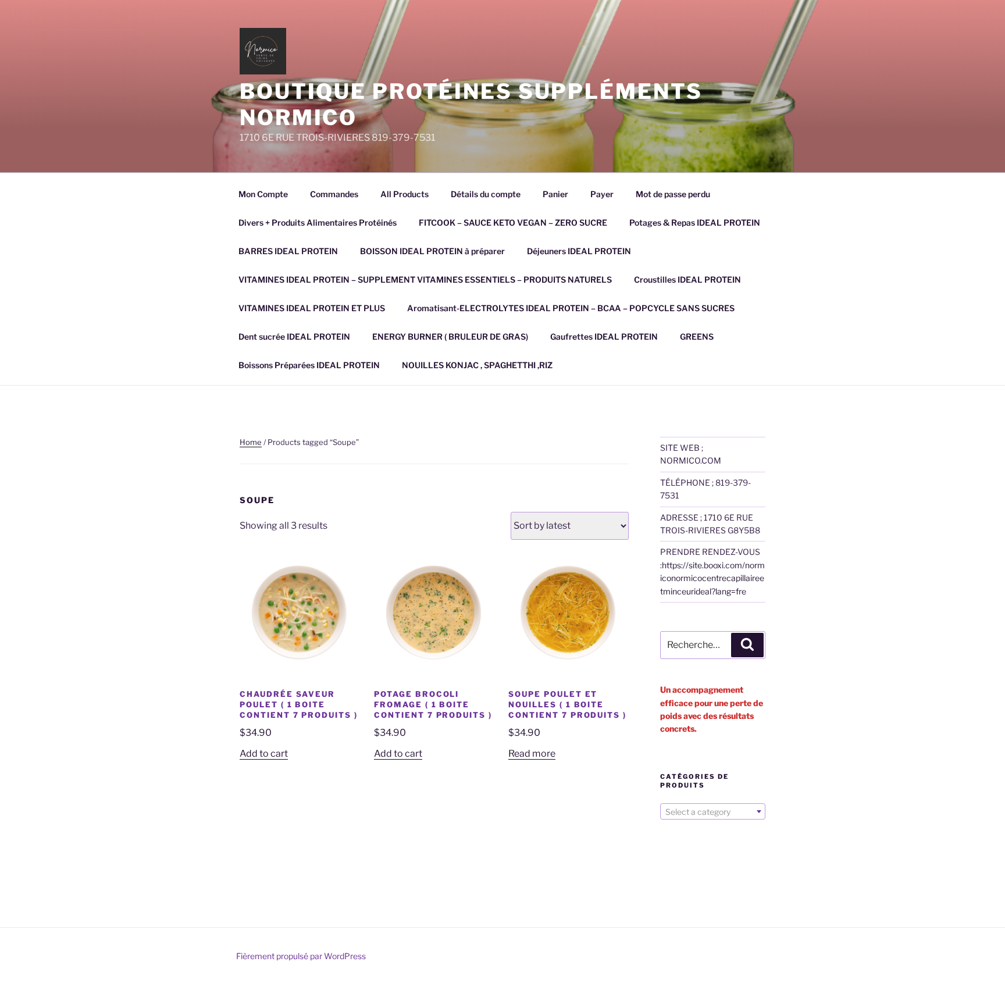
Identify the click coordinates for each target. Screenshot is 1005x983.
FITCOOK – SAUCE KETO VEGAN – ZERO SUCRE (513, 222)
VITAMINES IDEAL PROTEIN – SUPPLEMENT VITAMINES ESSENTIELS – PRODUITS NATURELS (425, 279)
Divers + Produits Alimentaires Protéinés (317, 222)
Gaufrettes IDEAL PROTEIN (604, 336)
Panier (555, 194)
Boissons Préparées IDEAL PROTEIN (309, 365)
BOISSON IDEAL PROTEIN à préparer (432, 251)
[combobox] (712, 811)
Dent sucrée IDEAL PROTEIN (294, 336)
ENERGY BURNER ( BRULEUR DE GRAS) (450, 336)
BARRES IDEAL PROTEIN (288, 251)
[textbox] (713, 812)
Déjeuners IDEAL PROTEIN (579, 251)
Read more (531, 753)
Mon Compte (263, 194)
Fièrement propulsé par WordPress (301, 956)
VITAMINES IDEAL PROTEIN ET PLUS (311, 308)
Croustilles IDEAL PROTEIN (687, 279)
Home (251, 442)
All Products (404, 194)
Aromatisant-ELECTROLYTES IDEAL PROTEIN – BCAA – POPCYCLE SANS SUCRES (571, 308)
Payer (602, 194)
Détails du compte (486, 194)
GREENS (697, 336)
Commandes (334, 194)
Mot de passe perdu (673, 194)
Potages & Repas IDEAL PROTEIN (694, 222)
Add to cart (264, 753)
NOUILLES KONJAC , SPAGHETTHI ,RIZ (477, 365)
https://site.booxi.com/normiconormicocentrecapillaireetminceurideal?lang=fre (712, 578)
